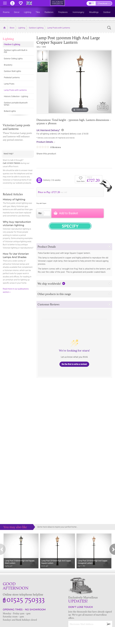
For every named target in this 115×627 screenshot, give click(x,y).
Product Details (44, 142)
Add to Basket (68, 213)
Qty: (40, 213)
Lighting (8, 39)
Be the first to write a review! (74, 364)
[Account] (14, 3)
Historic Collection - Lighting (16, 96)
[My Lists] (22, 3)
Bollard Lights (10, 111)
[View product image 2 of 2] (42, 67)
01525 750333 (25, 599)
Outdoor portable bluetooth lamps (16, 104)
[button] (74, 246)
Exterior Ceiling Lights (13, 58)
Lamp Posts (9, 84)
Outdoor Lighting (12, 44)
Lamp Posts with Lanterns (15, 90)
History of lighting (14, 199)
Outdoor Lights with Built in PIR (15, 51)
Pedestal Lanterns (12, 77)
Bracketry (8, 65)
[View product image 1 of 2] (42, 55)
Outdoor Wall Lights (12, 71)
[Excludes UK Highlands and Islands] (30, 3)
